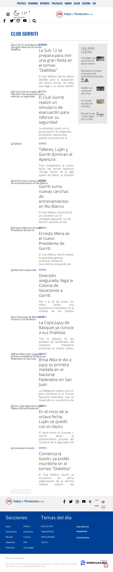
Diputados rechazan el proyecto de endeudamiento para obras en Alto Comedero (92, 76)
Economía (33, 3)
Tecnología (28, 547)
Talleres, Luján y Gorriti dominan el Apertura (55, 154)
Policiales (57, 3)
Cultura (86, 3)
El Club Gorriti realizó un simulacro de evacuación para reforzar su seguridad (54, 109)
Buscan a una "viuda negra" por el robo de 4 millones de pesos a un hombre (88, 120)
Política (21, 3)
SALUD (44, 542)
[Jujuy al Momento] (25, 503)
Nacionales (11, 531)
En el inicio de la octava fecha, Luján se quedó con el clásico (53, 419)
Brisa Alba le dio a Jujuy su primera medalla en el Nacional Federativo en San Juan (55, 372)
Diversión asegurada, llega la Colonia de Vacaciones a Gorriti (56, 285)
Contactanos (82, 537)
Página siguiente (20, 491)
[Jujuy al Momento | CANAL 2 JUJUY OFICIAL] (90, 501)
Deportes (45, 3)
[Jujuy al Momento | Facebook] (5, 21)
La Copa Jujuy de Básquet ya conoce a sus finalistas (56, 327)
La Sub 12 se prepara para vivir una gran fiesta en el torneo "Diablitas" (55, 60)
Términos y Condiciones (15, 558)
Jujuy (8, 526)
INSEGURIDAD (48, 537)
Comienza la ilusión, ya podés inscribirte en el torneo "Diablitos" (55, 461)
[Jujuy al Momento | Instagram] (18, 21)
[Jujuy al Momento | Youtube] (25, 21)
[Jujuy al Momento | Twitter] (12, 21)
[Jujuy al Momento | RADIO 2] (97, 507)
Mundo (68, 3)
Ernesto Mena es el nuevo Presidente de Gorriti (54, 241)
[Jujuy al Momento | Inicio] (104, 517)
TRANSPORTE (47, 531)
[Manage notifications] (106, 565)
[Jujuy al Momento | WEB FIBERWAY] (103, 501)
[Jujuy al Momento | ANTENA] (97, 501)
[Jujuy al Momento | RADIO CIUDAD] (103, 507)
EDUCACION (47, 526)
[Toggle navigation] (8, 14)
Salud (77, 3)
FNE (94, 3)
